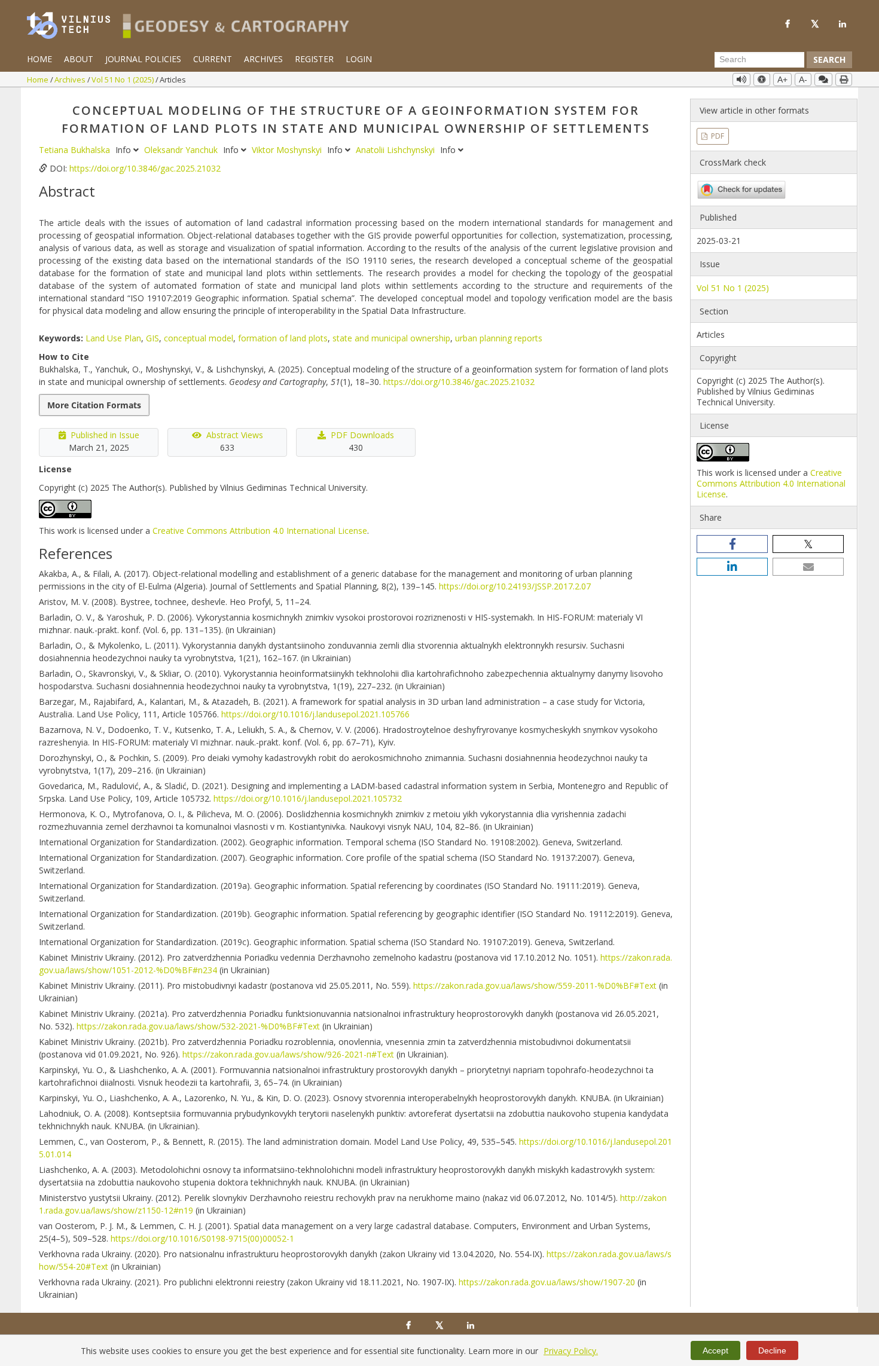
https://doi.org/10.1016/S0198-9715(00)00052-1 (202, 1238)
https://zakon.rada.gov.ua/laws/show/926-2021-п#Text (288, 1054)
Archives (263, 59)
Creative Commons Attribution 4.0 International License (259, 530)
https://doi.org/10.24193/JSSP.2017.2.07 (515, 586)
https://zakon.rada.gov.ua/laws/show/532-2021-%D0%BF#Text (198, 1026)
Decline (772, 1350)
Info (124, 149)
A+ (782, 79)
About (78, 59)
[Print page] (843, 79)
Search (829, 59)
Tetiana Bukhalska (75, 149)
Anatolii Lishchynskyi (396, 149)
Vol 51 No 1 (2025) (123, 79)
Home (39, 59)
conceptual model (198, 338)
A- (803, 79)
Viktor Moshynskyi (288, 149)
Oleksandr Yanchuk (182, 149)
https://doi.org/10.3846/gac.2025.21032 (145, 168)
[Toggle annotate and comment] (823, 79)
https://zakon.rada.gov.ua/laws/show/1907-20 (547, 1282)
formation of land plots (283, 338)
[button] (732, 544)
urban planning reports (498, 338)
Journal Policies (143, 59)
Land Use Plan (113, 338)
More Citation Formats (94, 405)
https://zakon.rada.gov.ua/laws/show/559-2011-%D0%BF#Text (535, 985)
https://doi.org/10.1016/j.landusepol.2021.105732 (307, 798)
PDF (716, 136)
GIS (152, 338)
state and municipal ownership (391, 338)
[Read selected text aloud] (741, 79)
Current (212, 59)
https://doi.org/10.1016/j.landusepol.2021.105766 (315, 714)
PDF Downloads (362, 435)
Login (359, 59)
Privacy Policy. (571, 1350)
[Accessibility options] (761, 79)
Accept (715, 1350)
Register (314, 59)
